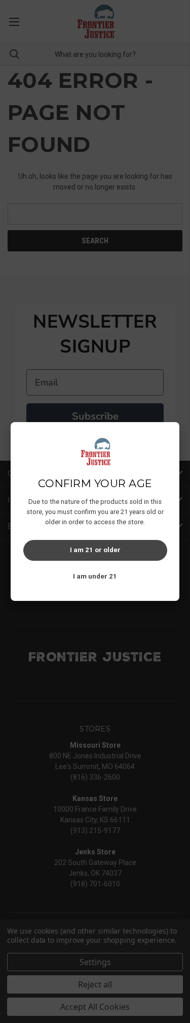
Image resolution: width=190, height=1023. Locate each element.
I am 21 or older (95, 550)
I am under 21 (95, 576)
